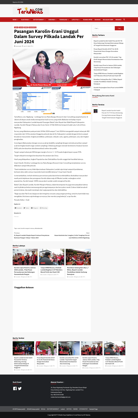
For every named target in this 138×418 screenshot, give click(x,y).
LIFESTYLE (75, 20)
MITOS (69, 409)
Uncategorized (18, 353)
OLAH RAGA (25, 20)
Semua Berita (32, 27)
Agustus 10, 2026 (25, 277)
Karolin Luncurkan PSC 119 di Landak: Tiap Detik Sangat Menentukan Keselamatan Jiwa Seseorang (108, 59)
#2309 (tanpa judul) (19, 409)
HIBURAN (51, 20)
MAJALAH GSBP (108, 20)
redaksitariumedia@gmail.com (60, 397)
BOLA (43, 409)
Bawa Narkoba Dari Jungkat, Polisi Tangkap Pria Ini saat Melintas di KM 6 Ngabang (72, 235)
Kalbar (16, 27)
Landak (21, 27)
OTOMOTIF (83, 409)
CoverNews (77, 415)
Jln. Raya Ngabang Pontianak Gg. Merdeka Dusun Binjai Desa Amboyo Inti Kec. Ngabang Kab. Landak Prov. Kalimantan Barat (69, 390)
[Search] (124, 19)
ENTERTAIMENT (38, 20)
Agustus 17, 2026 (48, 366)
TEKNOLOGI (63, 20)
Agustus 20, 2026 (25, 370)
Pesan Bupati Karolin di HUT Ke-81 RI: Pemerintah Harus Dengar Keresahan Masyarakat (106, 51)
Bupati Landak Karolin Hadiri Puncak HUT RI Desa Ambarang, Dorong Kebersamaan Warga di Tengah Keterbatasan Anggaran (108, 43)
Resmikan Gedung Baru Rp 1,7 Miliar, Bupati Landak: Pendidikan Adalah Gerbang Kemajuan (77, 271)
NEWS (15, 20)
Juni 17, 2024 (26, 46)
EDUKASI (98, 20)
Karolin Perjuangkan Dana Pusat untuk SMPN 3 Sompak (108, 89)
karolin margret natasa (27, 228)
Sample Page (93, 409)
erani (19, 228)
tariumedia (18, 46)
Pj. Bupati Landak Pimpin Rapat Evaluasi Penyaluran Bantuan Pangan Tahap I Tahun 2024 (31, 235)
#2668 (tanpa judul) (33, 409)
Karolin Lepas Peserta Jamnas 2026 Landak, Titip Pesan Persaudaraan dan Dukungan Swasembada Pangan (25, 271)
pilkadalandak (38, 228)
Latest (63, 409)
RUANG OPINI (87, 20)
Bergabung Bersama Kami (103, 95)
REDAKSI (118, 20)
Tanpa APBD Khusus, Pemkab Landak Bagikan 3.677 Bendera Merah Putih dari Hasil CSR (51, 270)
